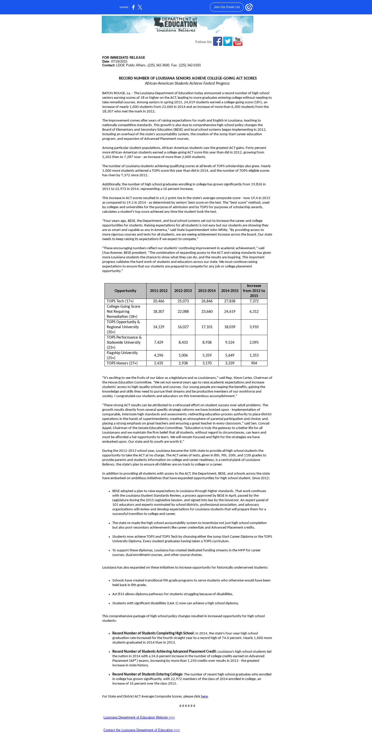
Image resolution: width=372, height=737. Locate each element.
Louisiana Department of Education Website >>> (139, 717)
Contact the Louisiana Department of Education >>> (142, 730)
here (204, 697)
